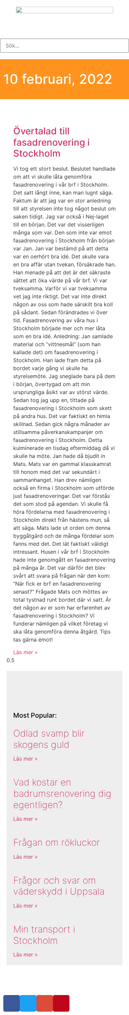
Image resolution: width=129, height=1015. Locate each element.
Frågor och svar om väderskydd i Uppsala (59, 886)
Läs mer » (25, 652)
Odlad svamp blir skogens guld (49, 739)
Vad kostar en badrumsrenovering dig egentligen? (62, 793)
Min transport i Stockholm (44, 935)
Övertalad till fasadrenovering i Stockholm (51, 142)
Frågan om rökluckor (56, 842)
